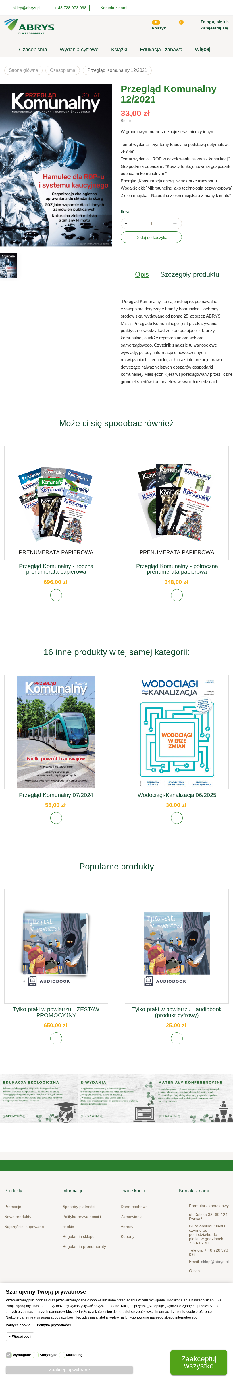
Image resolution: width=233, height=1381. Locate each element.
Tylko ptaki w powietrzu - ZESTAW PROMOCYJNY (56, 1012)
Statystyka (48, 1355)
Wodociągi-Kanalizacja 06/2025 (177, 795)
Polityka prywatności (54, 1325)
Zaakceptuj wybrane (69, 1369)
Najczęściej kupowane (24, 1226)
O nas (194, 1270)
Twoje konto (133, 1190)
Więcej (202, 49)
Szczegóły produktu (189, 274)
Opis (142, 274)
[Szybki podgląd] (56, 507)
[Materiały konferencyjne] (39, 1098)
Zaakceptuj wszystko (199, 1362)
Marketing (74, 1355)
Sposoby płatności (79, 1206)
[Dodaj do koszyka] (56, 595)
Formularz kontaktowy (209, 1205)
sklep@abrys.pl (215, 1261)
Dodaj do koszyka (151, 237)
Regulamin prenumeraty (84, 1246)
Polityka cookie (18, 1325)
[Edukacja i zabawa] (116, 1098)
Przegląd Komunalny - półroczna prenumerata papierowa (177, 569)
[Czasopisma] (194, 1098)
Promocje (12, 1206)
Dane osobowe (134, 1206)
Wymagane (22, 1355)
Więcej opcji (21, 1337)
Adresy (127, 1226)
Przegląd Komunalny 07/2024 (56, 795)
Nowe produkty (17, 1216)
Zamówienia (132, 1216)
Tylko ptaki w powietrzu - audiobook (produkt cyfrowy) (177, 1012)
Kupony (127, 1236)
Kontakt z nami (114, 7)
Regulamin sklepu (79, 1236)
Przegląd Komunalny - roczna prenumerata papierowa (56, 569)
